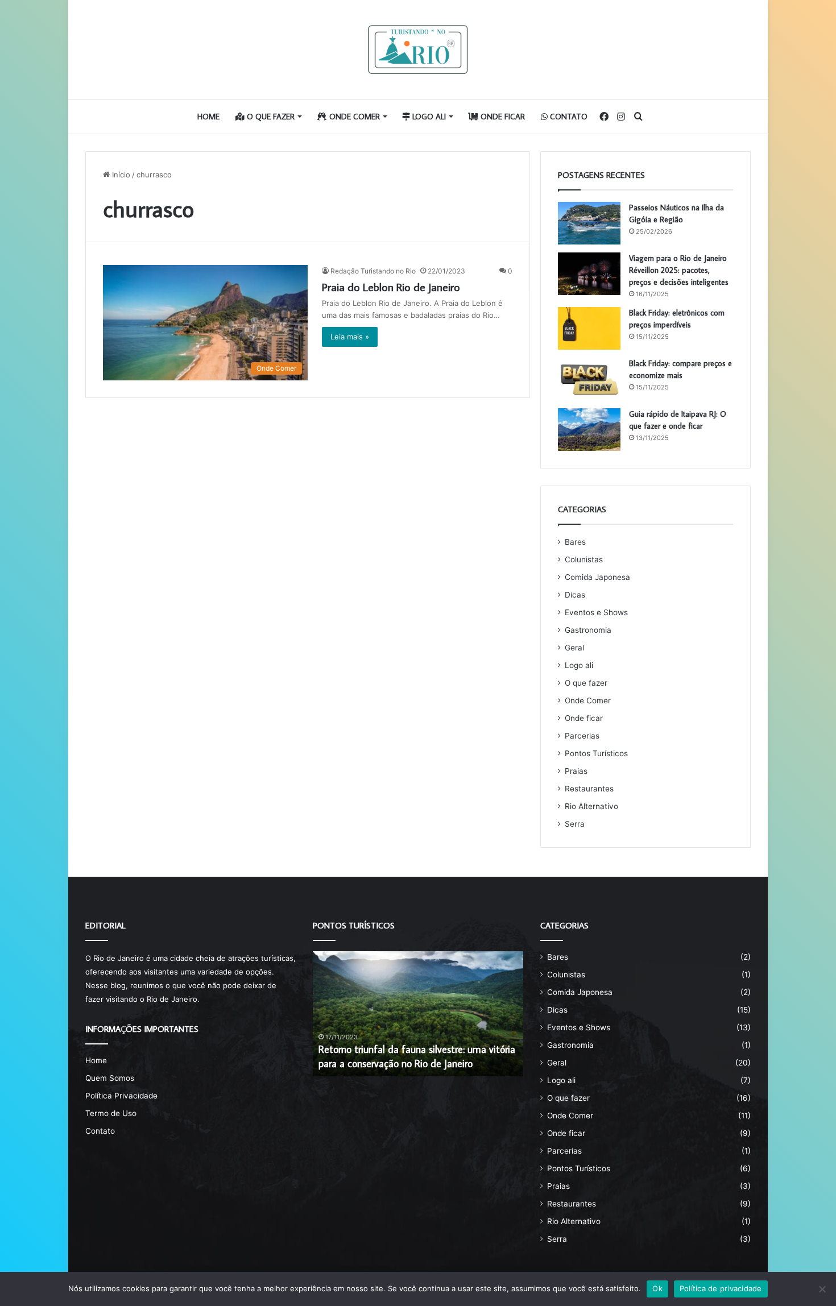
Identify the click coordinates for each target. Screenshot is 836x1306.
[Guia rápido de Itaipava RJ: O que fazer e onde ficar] (589, 429)
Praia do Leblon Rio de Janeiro (391, 286)
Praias (576, 771)
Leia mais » (349, 336)
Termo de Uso (110, 1113)
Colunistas (584, 559)
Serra (575, 823)
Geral (574, 647)
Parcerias (582, 735)
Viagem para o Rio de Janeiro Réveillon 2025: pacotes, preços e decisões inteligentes (679, 270)
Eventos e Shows (596, 612)
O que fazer (270, 116)
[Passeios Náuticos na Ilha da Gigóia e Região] (589, 223)
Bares (575, 541)
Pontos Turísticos (596, 753)
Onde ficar (501, 116)
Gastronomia (588, 630)
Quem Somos (109, 1078)
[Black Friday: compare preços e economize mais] (589, 379)
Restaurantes (589, 788)
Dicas (575, 594)
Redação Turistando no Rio (373, 271)
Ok (657, 1288)
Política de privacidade (721, 1288)
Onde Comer (353, 116)
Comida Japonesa (597, 577)
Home (208, 116)
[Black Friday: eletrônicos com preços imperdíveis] (589, 328)
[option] (418, 1013)
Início (120, 174)
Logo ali (428, 116)
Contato (567, 116)
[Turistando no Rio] (418, 49)
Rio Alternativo (591, 806)
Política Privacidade (121, 1095)
